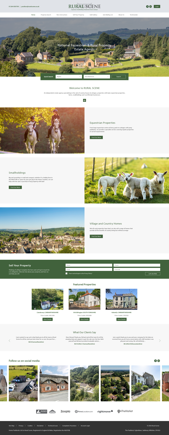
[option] (36, 339)
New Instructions (62, 15)
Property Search (46, 15)
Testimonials (134, 15)
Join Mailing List (108, 15)
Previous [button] (9, 340)
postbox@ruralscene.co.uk (30, 6)
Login (157, 6)
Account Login (85, 426)
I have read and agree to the (80, 273)
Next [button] (159, 340)
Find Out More (96, 137)
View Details (48, 319)
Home (33, 15)
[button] (69, 76)
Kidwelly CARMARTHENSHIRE (121, 312)
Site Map (11, 426)
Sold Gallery (93, 15)
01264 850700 (14, 6)
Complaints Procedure (69, 426)
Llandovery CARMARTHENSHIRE (47, 312)
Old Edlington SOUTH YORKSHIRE (84, 312)
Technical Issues (53, 426)
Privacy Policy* (88, 273)
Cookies (30, 426)
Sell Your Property (78, 15)
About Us (121, 15)
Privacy (21, 426)
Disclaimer (40, 426)
